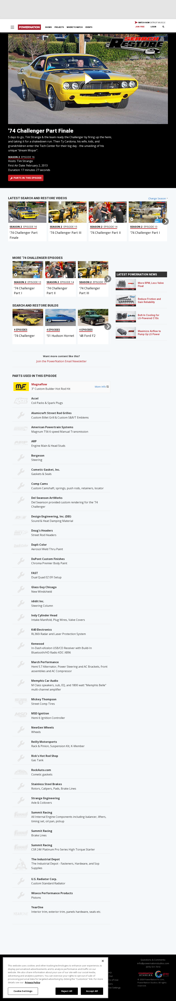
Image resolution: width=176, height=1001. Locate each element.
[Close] (103, 961)
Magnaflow (39, 384)
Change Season (157, 198)
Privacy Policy (32, 982)
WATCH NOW (151, 22)
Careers (108, 983)
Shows (48, 27)
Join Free (139, 27)
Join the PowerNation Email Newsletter (61, 361)
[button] (12, 27)
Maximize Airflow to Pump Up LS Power (149, 333)
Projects (59, 27)
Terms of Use (111, 979)
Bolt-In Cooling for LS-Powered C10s (148, 317)
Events (88, 27)
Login (153, 27)
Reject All (66, 991)
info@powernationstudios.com (153, 963)
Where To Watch (75, 27)
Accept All (92, 991)
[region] (55, 977)
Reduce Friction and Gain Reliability (149, 301)
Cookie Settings (23, 991)
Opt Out (108, 976)
